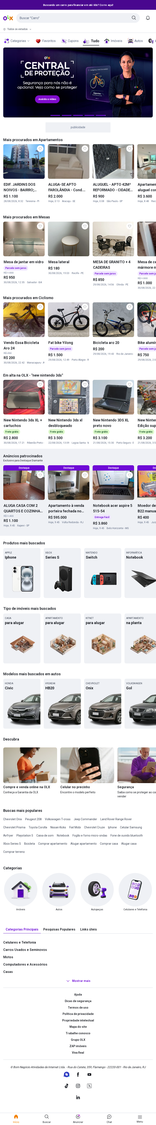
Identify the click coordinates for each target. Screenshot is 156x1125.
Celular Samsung (131, 827)
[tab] (22, 929)
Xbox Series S (12, 843)
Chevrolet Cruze (94, 827)
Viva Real (78, 1052)
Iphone (112, 827)
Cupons (73, 41)
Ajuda (78, 994)
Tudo (95, 41)
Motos (8, 957)
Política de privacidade (78, 1014)
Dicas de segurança (78, 1001)
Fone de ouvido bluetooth (126, 835)
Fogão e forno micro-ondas (90, 835)
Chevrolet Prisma (14, 827)
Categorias (18, 41)
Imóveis (116, 41)
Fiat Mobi (75, 827)
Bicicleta (29, 843)
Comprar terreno (14, 851)
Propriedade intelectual (78, 1020)
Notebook (63, 835)
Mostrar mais (81, 981)
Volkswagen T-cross (57, 819)
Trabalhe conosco (78, 1033)
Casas (8, 972)
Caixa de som (45, 835)
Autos (138, 41)
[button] (78, 18)
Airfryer (8, 835)
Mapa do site (78, 1026)
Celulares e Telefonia (19, 942)
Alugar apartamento (83, 843)
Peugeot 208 (33, 819)
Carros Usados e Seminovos (25, 950)
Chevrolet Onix (12, 819)
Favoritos (49, 41)
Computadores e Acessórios (25, 964)
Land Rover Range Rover (116, 819)
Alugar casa (128, 843)
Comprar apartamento (52, 843)
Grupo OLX (78, 1039)
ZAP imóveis (78, 1046)
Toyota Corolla (38, 827)
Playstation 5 (24, 835)
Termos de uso (78, 1007)
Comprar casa (109, 843)
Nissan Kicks (58, 827)
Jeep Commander (85, 819)
